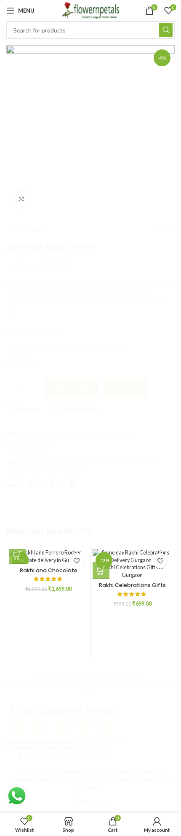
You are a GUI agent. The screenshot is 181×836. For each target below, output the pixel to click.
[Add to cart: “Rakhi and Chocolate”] (17, 555)
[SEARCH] (164, 492)
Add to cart (71, 387)
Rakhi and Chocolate (48, 570)
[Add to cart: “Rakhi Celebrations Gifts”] (101, 570)
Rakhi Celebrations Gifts (132, 585)
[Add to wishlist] (76, 560)
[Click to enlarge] (21, 199)
